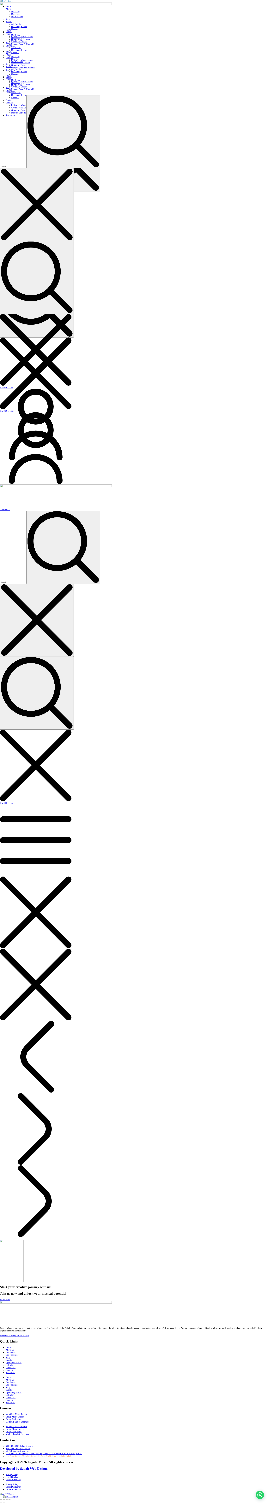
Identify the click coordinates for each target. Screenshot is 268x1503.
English (15, 1496)
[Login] (35, 483)
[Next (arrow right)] (4, 1502)
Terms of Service (13, 1479)
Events (9, 21)
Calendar (15, 29)
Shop (8, 19)
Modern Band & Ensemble (23, 44)
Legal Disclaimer (13, 1477)
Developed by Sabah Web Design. (24, 1468)
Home (8, 6)
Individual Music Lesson (22, 36)
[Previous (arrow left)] (1, 1502)
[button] (260, 1495)
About (8, 9)
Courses (9, 34)
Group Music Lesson (20, 39)
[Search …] (13, 166)
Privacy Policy (12, 1474)
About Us (10, 1350)
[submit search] (63, 131)
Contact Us (10, 1367)
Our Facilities (17, 16)
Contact (9, 31)
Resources (10, 46)
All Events (16, 24)
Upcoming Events (19, 26)
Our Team (15, 14)
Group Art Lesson (19, 41)
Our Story (15, 11)
